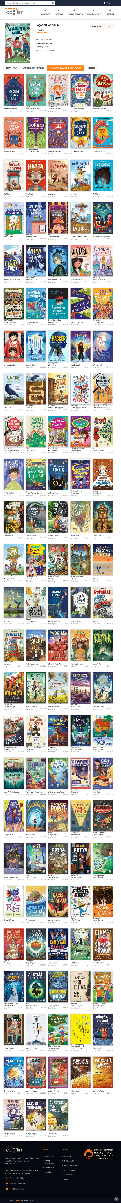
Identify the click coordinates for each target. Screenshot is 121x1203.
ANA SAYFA (49, 1156)
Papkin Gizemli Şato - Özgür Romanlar (79, 575)
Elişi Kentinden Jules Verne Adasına (79, 490)
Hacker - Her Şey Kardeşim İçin (54, 362)
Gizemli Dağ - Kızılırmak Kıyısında (100, 832)
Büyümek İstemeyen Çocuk (11, 960)
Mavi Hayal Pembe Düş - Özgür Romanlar (55, 448)
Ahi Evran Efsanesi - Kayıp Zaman (56, 1088)
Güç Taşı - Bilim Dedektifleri (10, 447)
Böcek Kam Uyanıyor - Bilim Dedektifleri (101, 404)
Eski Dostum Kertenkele (31, 404)
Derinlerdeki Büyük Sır (33, 490)
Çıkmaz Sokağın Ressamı (99, 960)
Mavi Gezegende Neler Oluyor (32, 276)
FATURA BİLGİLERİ (70, 1165)
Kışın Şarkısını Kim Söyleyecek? (55, 106)
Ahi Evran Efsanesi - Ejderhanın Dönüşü (33, 1088)
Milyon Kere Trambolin (97, 106)
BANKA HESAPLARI (70, 1170)
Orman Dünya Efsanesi (98, 917)
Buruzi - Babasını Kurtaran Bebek (32, 148)
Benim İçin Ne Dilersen (76, 1002)
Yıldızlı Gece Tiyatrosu (53, 746)
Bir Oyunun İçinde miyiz (33, 789)
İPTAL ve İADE (69, 1174)
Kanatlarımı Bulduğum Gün (98, 874)
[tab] (11, 68)
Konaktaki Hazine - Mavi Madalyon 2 (100, 1002)
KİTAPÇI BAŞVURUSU (49, 1162)
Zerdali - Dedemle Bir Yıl (34, 1002)
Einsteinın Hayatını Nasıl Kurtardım (55, 319)
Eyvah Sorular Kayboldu (76, 832)
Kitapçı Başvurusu (94, 14)
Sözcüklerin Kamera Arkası (101, 447)
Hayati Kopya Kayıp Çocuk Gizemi (78, 874)
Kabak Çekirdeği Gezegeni (32, 960)
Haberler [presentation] (91, 68)
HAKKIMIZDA (49, 1168)
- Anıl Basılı (41, 30)
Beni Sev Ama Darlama (98, 319)
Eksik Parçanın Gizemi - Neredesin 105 (33, 747)
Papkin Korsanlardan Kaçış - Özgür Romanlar (56, 576)
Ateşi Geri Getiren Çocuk (33, 618)
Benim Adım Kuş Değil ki (12, 148)
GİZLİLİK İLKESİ (69, 1161)
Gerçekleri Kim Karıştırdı (99, 276)
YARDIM (66, 1179)
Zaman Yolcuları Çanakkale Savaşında (12, 746)
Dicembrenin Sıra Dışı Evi (56, 234)
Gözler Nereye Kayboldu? (98, 789)
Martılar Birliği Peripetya (76, 404)
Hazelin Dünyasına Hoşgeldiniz (11, 234)
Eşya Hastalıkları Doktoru (10, 533)
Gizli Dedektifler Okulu (32, 447)
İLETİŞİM (110, 14)
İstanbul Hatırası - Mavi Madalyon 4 (77, 1045)
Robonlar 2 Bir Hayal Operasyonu (12, 661)
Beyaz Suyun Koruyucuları (76, 746)
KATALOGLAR (68, 1156)
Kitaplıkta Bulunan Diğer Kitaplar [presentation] (65, 68)
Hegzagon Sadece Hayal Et (78, 703)
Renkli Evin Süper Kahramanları (99, 746)
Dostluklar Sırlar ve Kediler (33, 234)
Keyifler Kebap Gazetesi (76, 789)
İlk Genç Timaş (42, 32)
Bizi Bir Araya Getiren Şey (34, 874)
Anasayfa (45, 14)
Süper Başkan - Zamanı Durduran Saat (11, 1003)
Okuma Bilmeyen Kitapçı (77, 917)
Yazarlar (59, 14)
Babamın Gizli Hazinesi (53, 404)
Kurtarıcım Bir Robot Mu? (56, 832)
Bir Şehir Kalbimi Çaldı (32, 106)
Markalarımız (74, 14)
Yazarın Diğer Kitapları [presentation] (33, 68)
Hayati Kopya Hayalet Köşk (56, 874)
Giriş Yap (109, 3)
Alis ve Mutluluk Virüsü (99, 490)
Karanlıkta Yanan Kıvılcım (77, 362)
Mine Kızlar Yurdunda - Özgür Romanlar (79, 447)
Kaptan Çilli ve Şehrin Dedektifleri (12, 703)
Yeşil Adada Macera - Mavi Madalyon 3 (56, 1045)
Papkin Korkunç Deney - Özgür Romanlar (32, 576)
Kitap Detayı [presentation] (11, 68)
